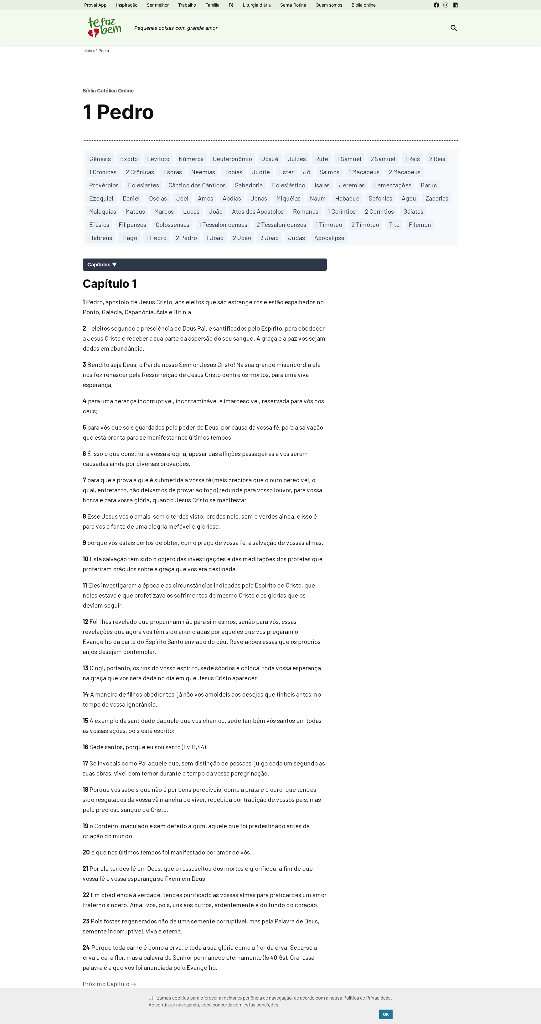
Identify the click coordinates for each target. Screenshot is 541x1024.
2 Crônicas (140, 171)
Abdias (232, 198)
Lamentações (392, 185)
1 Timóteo (329, 224)
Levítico (158, 158)
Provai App (95, 5)
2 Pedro (186, 237)
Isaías (322, 185)
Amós (205, 198)
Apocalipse (329, 237)
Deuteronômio (232, 158)
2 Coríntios (379, 211)
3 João (269, 237)
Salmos (329, 171)
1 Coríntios (342, 211)
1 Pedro (157, 237)
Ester (286, 171)
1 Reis (412, 158)
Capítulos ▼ (102, 264)
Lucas (191, 211)
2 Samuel (383, 158)
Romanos (305, 211)
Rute (321, 158)
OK (386, 1014)
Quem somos (329, 5)
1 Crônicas (102, 171)
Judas (296, 237)
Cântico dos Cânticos (197, 185)
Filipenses (132, 224)
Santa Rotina (293, 5)
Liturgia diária (257, 5)
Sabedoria (249, 185)
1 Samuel (349, 158)
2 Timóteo (365, 224)
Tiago (129, 237)
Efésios (99, 224)
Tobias (233, 171)
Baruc (429, 185)
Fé (231, 5)
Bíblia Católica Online (108, 90)
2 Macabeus (404, 171)
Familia (212, 5)
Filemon (420, 224)
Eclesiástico (288, 185)
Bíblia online (364, 5)
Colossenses (172, 224)
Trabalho (187, 5)
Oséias (158, 198)
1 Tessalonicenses (223, 224)
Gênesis (100, 158)
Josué (269, 158)
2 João (242, 237)
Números (191, 158)
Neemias (203, 171)
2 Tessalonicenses (281, 224)
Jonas (258, 198)
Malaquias (102, 211)
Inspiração (126, 5)
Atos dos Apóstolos (258, 211)
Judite (261, 171)
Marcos (164, 211)
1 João (215, 237)
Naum (318, 198)
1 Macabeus (364, 171)
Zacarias (436, 198)
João (216, 211)
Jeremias (352, 185)
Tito (394, 224)
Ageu (409, 198)
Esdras (172, 171)
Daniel (131, 198)
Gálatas (413, 211)
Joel (182, 198)
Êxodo (129, 158)
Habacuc (347, 198)
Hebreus (100, 237)
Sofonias (380, 198)
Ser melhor (158, 5)
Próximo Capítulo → (110, 983)
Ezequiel (101, 198)
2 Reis (437, 158)
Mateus (135, 211)
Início (87, 50)
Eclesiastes (143, 185)
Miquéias (288, 198)
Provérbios (104, 185)
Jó (306, 171)
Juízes (297, 158)
